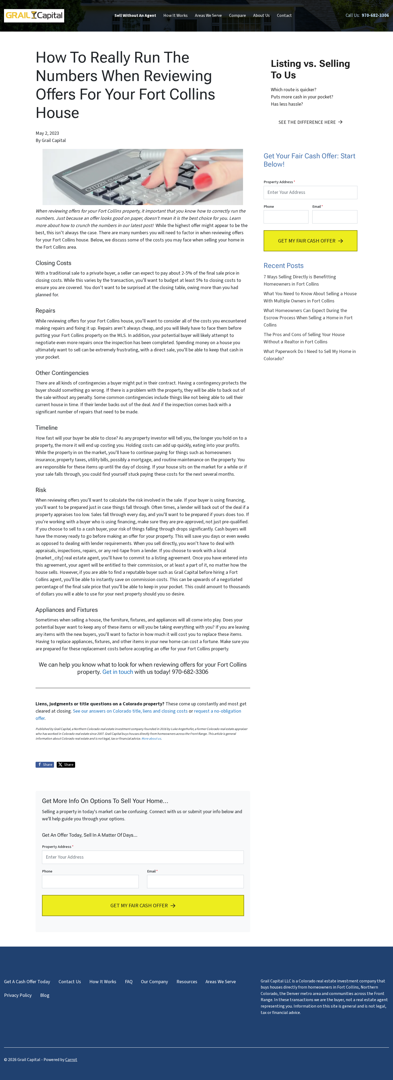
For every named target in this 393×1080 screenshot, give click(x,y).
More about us (151, 738)
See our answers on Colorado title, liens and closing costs (130, 711)
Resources (186, 981)
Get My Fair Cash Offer (139, 905)
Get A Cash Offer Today (27, 981)
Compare (237, 15)
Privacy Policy (18, 995)
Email (152, 871)
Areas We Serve (208, 15)
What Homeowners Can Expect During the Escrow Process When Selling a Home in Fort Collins (308, 317)
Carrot (71, 1060)
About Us (261, 15)
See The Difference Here (307, 122)
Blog (44, 995)
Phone (47, 871)
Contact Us (70, 981)
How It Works (175, 15)
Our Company (154, 981)
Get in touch (117, 671)
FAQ (129, 981)
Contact (284, 15)
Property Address (58, 847)
